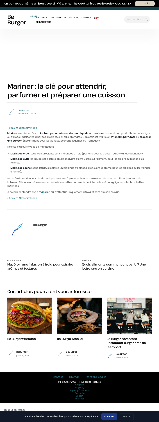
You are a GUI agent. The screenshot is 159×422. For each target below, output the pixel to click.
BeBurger (24, 110)
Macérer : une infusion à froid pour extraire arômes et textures (40, 266)
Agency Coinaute (79, 390)
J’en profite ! (144, 3)
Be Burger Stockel (70, 339)
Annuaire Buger (43, 22)
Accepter (109, 416)
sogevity (79, 387)
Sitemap (74, 377)
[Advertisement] (79, 52)
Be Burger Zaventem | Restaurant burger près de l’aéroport (126, 343)
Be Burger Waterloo (21, 339)
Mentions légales (96, 377)
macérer (44, 192)
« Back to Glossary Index (22, 128)
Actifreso (79, 398)
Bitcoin (79, 395)
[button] (73, 16)
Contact (58, 377)
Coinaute (80, 393)
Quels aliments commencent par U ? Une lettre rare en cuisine (114, 266)
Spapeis (79, 384)
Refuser (127, 416)
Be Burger (16, 19)
